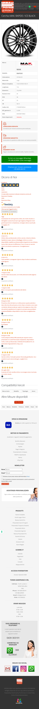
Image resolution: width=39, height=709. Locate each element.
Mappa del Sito (20, 564)
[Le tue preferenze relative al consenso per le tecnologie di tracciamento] (2, 532)
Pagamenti (20, 556)
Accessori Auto (20, 542)
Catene (20, 539)
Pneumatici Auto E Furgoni (20, 523)
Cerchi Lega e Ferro (20, 517)
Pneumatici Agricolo (20, 531)
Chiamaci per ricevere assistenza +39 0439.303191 (19, 168)
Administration (23, 695)
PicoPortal (14, 693)
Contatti (20, 562)
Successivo (13, 211)
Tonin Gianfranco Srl (17, 688)
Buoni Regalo (20, 544)
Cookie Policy (31, 693)
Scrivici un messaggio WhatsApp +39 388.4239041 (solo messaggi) (19, 159)
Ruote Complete (20, 514)
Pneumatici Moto (20, 528)
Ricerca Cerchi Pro (20, 520)
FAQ (20, 559)
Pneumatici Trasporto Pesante (20, 525)
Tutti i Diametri (19, 402)
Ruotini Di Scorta (20, 536)
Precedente (5, 211)
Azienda (20, 554)
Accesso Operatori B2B (20, 575)
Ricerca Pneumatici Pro (20, 534)
